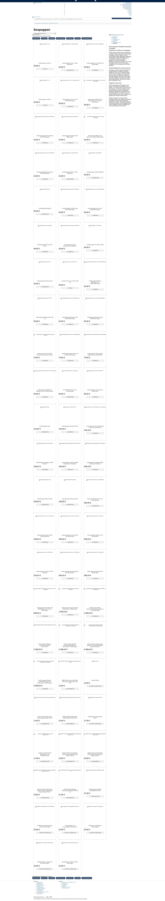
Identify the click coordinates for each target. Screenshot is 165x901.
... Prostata (129, 13)
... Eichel (129, 10)
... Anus (129, 14)
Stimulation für (128, 9)
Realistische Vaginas (41, 888)
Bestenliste (64, 883)
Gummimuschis (40, 884)
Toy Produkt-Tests (65, 888)
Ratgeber (64, 886)
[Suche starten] (121, 18)
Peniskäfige (51, 38)
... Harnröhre (128, 11)
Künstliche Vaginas (41, 885)
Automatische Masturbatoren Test (68, 882)
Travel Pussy (39, 890)
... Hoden (129, 12)
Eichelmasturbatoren (127, 6)
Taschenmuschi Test (66, 887)
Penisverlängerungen (86, 38)
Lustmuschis (39, 886)
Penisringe (77, 38)
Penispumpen (70, 38)
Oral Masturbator (40, 887)
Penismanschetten (60, 38)
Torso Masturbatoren (127, 8)
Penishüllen (44, 38)
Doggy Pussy (39, 882)
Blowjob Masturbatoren (126, 5)
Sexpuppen (114, 43)
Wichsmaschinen (40, 892)
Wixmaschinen (40, 893)
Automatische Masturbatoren (125, 4)
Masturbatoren (128, 2)
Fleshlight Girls (40, 883)
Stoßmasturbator (40, 889)
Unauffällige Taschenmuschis (42, 891)
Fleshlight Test (65, 884)
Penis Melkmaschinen (127, 7)
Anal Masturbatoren (127, 3)
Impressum (64, 885)
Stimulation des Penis (117, 35)
